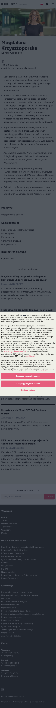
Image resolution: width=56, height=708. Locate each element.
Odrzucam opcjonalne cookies (28, 376)
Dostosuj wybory (28, 390)
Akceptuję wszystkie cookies (28, 384)
